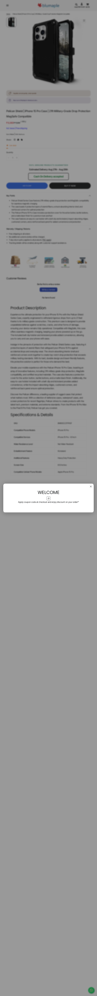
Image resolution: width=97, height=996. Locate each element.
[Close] (91, 486)
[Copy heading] (48, 498)
